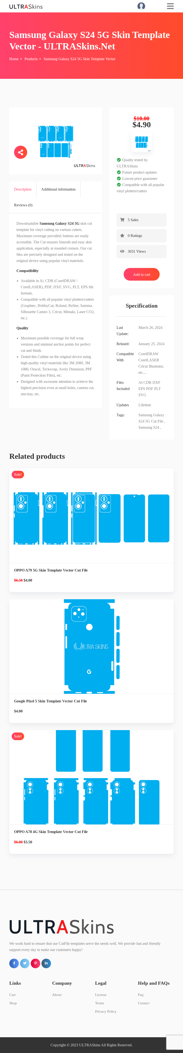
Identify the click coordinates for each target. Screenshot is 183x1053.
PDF (149, 389)
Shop (13, 1003)
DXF (156, 382)
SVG (142, 395)
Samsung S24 (148, 427)
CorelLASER (148, 360)
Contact (143, 1003)
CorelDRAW (148, 354)
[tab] (22, 189)
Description (22, 189)
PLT (157, 389)
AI (140, 382)
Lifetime (144, 405)
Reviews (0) (23, 205)
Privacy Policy (106, 1011)
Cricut (143, 366)
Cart (12, 995)
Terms (99, 1003)
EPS (141, 389)
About (56, 995)
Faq (140, 995)
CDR (147, 382)
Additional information (58, 189)
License (101, 995)
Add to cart (141, 275)
